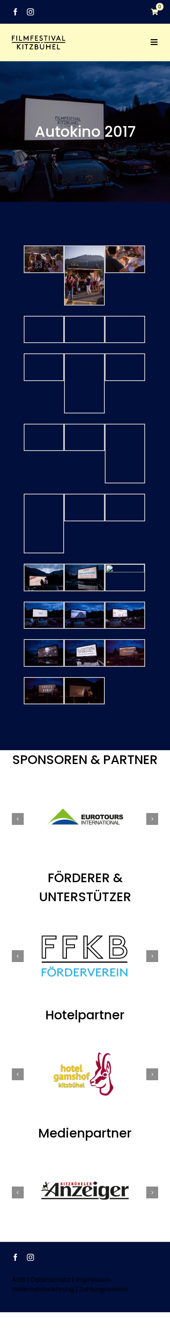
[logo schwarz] (38, 38)
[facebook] (15, 11)
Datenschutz (50, 1279)
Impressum (93, 1279)
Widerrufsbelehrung (43, 1289)
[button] (18, 819)
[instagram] (30, 11)
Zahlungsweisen (103, 1289)
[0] (150, 12)
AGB (18, 1279)
